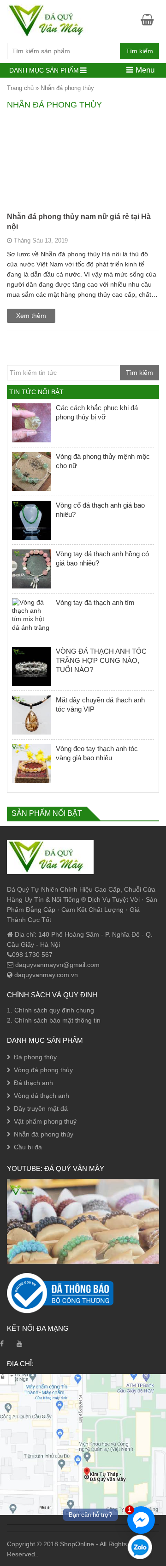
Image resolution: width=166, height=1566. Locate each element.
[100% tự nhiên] (50, 20)
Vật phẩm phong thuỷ (45, 1121)
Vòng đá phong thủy (43, 1070)
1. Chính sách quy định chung (50, 1010)
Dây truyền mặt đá (41, 1108)
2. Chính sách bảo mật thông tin (54, 1020)
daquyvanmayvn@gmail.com (56, 964)
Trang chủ (20, 88)
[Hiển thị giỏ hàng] (150, 19)
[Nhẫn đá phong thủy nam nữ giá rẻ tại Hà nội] (83, 203)
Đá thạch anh (33, 1082)
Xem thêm (31, 315)
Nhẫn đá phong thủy (43, 1134)
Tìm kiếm (139, 51)
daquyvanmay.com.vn (45, 974)
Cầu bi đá (28, 1147)
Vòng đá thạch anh (41, 1095)
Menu (143, 70)
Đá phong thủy (35, 1057)
